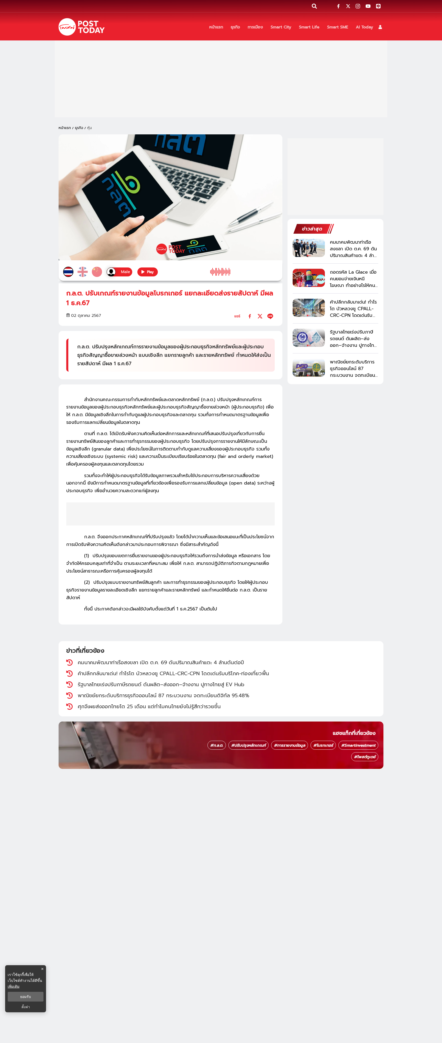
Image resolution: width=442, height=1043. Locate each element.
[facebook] (249, 316)
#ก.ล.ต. (216, 745)
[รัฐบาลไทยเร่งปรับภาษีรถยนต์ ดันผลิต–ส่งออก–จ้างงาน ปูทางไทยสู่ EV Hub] (309, 338)
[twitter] (260, 316)
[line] (270, 316)
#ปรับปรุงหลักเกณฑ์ (248, 745)
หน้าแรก (65, 128)
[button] (380, 27)
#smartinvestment (358, 745)
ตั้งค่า (25, 1007)
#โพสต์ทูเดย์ (364, 757)
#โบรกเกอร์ (323, 745)
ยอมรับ (25, 997)
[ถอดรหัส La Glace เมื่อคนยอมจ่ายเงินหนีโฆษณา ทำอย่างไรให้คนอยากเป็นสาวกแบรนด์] (309, 278)
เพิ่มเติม (13, 986)
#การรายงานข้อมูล (289, 745)
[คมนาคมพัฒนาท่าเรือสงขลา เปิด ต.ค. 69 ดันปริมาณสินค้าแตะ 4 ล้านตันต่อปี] (309, 248)
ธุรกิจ (79, 128)
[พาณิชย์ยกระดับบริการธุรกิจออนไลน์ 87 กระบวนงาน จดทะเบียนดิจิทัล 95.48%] (309, 368)
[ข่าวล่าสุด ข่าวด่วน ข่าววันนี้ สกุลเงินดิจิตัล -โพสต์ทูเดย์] (82, 27)
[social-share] (338, 6)
